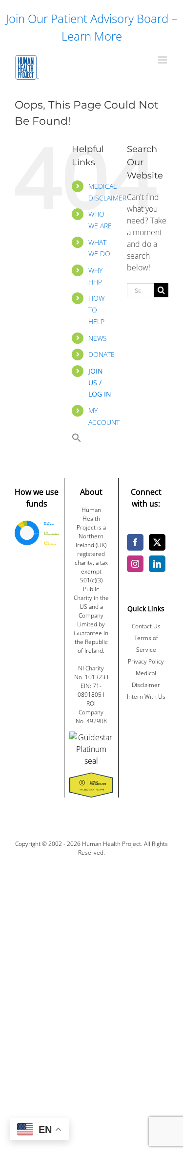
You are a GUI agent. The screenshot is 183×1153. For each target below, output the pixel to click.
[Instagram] (135, 563)
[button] (76, 439)
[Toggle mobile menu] (163, 60)
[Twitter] (157, 542)
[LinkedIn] (157, 563)
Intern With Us (146, 696)
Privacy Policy (146, 661)
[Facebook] (135, 542)
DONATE (101, 354)
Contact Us (146, 626)
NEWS (97, 338)
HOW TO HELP (96, 309)
